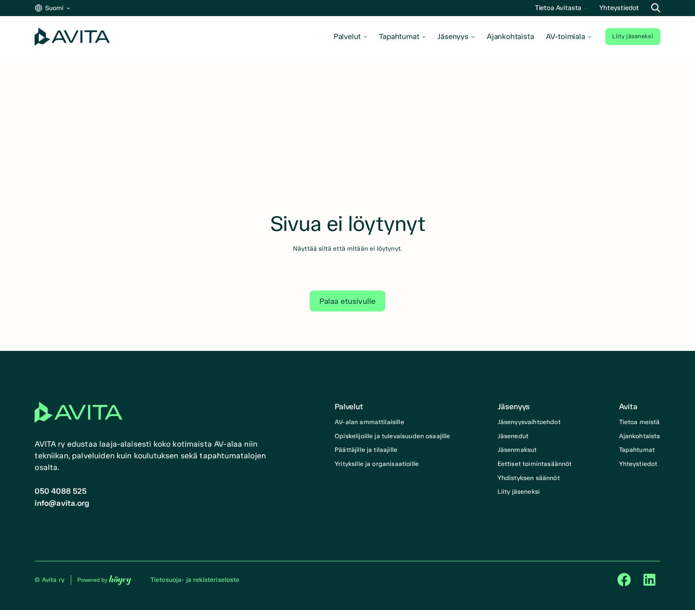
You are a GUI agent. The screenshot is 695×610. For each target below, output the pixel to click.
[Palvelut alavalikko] (365, 36)
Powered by (104, 579)
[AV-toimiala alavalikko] (589, 36)
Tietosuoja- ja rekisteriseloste (195, 579)
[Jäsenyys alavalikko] (473, 36)
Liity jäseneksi (632, 36)
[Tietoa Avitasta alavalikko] (586, 8)
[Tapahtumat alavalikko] (424, 36)
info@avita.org (62, 503)
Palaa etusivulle (347, 301)
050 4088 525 (60, 491)
